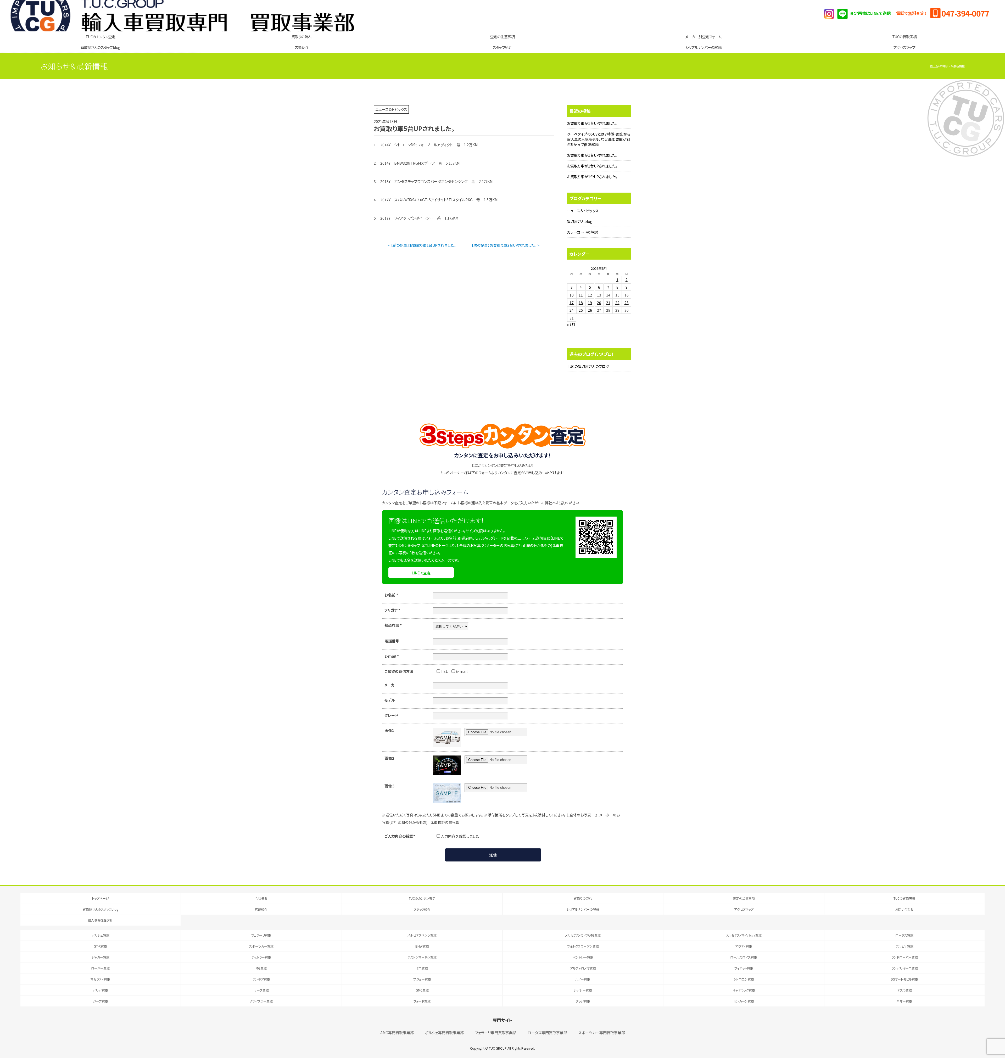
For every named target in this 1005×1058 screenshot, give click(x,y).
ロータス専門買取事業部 (547, 1032)
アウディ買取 (743, 946)
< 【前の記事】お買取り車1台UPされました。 (422, 245)
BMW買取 (422, 946)
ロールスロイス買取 (743, 957)
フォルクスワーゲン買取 (583, 946)
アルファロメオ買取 (583, 968)
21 (608, 302)
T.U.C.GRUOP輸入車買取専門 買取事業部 (182, 15)
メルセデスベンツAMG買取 (583, 935)
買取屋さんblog (580, 221)
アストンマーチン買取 (422, 957)
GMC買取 (422, 990)
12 (590, 295)
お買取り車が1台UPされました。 (592, 123)
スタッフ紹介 (502, 47)
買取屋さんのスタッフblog (100, 47)
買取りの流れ (301, 36)
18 (581, 302)
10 (572, 295)
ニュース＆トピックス (583, 210)
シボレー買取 (583, 990)
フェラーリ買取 (261, 935)
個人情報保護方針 (100, 920)
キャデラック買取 (744, 990)
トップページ (100, 898)
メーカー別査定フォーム (703, 36)
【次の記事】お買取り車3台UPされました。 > (505, 245)
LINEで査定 (421, 572)
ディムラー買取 (261, 957)
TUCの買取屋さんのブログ (588, 366)
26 (590, 310)
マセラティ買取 (100, 979)
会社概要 (261, 898)
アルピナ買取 (904, 946)
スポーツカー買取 (261, 946)
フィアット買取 (743, 968)
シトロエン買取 (743, 979)
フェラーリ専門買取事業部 (495, 1032)
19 (590, 302)
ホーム (934, 66)
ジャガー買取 (100, 957)
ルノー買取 (583, 979)
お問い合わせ (904, 909)
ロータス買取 (904, 935)
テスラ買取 (904, 990)
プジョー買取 (422, 979)
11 (581, 295)
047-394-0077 (965, 13)
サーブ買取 (261, 990)
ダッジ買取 (583, 1001)
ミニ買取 (422, 968)
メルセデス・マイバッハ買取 (744, 935)
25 (581, 310)
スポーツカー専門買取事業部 (601, 1032)
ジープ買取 (100, 1001)
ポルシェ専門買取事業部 (444, 1032)
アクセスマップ (904, 47)
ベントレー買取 (583, 957)
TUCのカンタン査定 (100, 36)
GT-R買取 (100, 946)
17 (572, 302)
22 (617, 302)
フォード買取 (422, 1001)
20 (599, 302)
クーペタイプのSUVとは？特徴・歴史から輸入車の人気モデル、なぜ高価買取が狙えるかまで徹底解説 (598, 139)
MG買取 (261, 968)
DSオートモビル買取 (904, 979)
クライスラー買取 (261, 1001)
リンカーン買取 (744, 1001)
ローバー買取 (100, 968)
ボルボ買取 (100, 990)
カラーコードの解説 (582, 232)
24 (572, 310)
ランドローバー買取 (904, 957)
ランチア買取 (261, 979)
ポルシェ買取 (100, 935)
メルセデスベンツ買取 (422, 935)
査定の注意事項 (502, 36)
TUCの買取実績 (904, 36)
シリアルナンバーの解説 (703, 47)
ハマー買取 (904, 1001)
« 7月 (571, 324)
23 (626, 302)
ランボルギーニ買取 (904, 968)
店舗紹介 (301, 47)
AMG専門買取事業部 (397, 1032)
